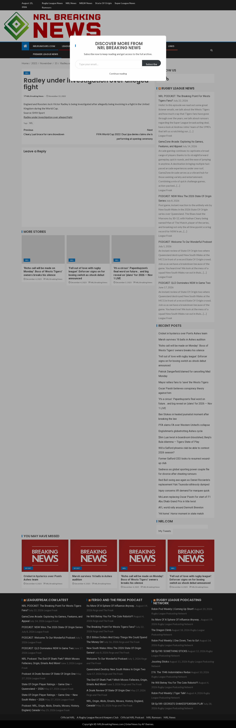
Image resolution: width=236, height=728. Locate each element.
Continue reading (118, 73)
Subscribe (151, 64)
